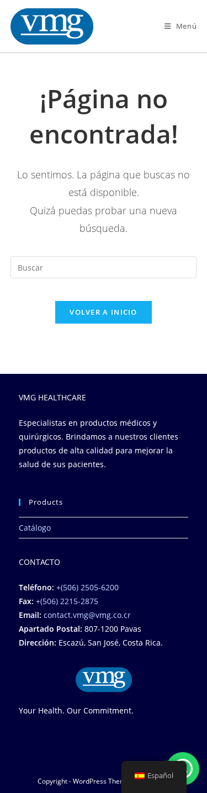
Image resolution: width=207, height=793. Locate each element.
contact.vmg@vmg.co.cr (87, 615)
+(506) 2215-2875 (67, 601)
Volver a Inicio (103, 312)
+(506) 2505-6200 (87, 587)
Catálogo (35, 527)
